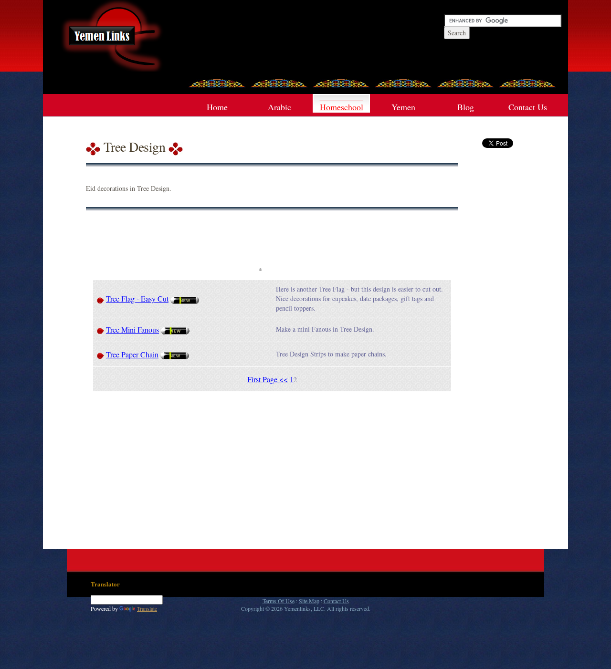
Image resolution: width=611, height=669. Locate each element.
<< (283, 379)
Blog (465, 107)
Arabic (279, 107)
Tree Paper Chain (132, 354)
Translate (147, 608)
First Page (263, 379)
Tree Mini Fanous (132, 329)
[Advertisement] (260, 241)
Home (217, 107)
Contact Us (527, 107)
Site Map (309, 601)
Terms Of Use (279, 601)
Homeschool (341, 107)
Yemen (403, 107)
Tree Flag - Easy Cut (137, 298)
